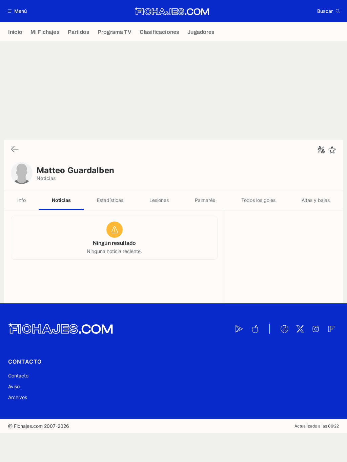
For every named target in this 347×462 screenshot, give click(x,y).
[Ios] (255, 329)
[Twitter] (300, 329)
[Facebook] (284, 329)
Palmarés (205, 200)
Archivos (17, 397)
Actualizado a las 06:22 (316, 426)
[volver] (15, 149)
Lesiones (159, 200)
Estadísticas (110, 200)
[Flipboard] (331, 329)
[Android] (239, 329)
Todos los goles (258, 200)
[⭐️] (332, 150)
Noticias (61, 200)
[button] (17, 11)
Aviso (14, 386)
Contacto (18, 375)
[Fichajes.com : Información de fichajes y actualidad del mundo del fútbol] (172, 11)
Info (21, 200)
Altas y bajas (316, 200)
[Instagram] (315, 329)
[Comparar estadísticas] (321, 150)
